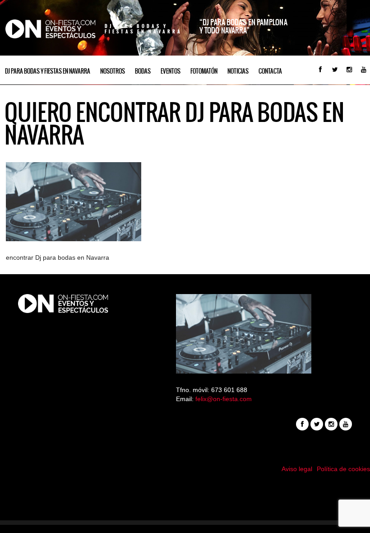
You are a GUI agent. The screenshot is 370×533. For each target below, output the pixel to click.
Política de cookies (343, 468)
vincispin (185, 500)
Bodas (143, 71)
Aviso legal (297, 468)
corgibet (185, 509)
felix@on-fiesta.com (223, 398)
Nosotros (112, 71)
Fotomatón (203, 71)
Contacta (270, 71)
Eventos (170, 71)
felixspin (185, 491)
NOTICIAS (238, 71)
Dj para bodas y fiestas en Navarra (47, 71)
